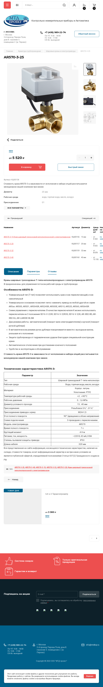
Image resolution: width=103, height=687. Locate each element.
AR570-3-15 (41, 467)
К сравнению (75, 66)
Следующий (87, 218)
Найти (64, 5)
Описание (13, 271)
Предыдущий (17, 218)
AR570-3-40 (8, 257)
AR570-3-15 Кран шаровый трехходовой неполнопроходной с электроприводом (37, 237)
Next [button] (96, 538)
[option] (42, 99)
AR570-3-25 (19, 467)
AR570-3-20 (8, 244)
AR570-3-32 (8, 251)
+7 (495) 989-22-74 (55, 32)
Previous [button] (91, 538)
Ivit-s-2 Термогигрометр (56, 494)
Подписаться (89, 594)
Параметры (33, 271)
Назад (15, 479)
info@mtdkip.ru (92, 645)
